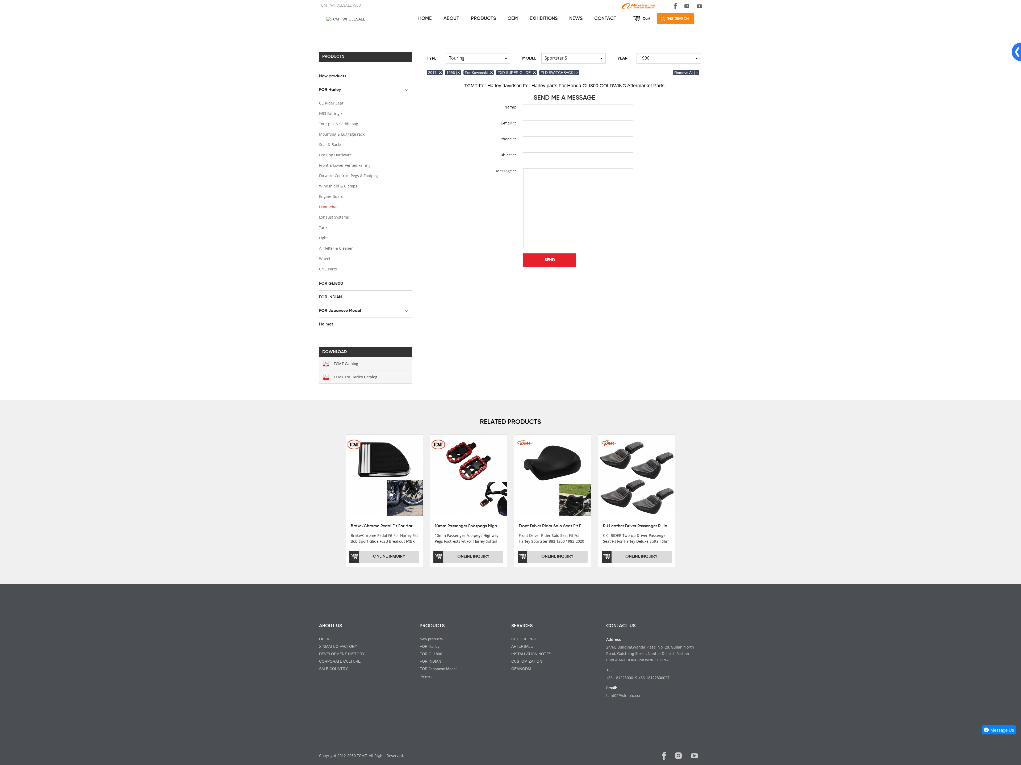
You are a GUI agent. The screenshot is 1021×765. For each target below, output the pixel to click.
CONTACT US (620, 626)
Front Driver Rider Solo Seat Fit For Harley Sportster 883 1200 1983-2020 (588, 526)
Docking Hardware (335, 154)
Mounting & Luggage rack (342, 134)
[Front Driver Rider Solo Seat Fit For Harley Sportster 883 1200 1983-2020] (552, 477)
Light (323, 237)
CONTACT (605, 18)
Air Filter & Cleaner (336, 248)
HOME (425, 18)
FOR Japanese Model (340, 311)
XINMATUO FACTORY (338, 646)
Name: (510, 107)
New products (332, 76)
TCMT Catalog (346, 363)
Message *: (506, 170)
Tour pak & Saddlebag (338, 123)
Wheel (324, 258)
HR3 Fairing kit (332, 113)
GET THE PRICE (525, 639)
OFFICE (326, 639)
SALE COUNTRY (333, 669)
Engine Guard (331, 196)
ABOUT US (330, 626)
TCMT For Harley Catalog (355, 376)
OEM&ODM (521, 669)
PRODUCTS (483, 18)
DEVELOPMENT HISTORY (342, 654)
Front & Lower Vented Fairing (345, 165)
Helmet (326, 324)
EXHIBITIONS (544, 18)
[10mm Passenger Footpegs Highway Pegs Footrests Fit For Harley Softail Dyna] (468, 477)
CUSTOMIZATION (526, 661)
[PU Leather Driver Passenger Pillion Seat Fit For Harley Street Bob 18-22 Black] (636, 477)
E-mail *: (508, 123)
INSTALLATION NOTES (531, 654)
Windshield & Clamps (338, 186)
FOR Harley (330, 90)
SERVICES (522, 626)
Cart (646, 18)
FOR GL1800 (331, 284)
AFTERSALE (522, 646)
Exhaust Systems (334, 217)
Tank (323, 227)
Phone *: (508, 138)
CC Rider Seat (331, 103)
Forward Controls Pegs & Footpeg (348, 175)
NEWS (576, 18)
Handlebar (328, 206)
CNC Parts (328, 268)
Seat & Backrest (333, 144)
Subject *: (507, 154)
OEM (513, 18)
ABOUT (451, 18)
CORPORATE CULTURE (340, 661)
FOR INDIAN (330, 297)
